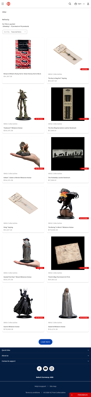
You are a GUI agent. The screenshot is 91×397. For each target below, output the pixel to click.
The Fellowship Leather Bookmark (59, 177)
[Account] (88, 4)
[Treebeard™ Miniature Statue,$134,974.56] (23, 104)
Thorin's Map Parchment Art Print (59, 277)
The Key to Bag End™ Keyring (57, 78)
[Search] (70, 4)
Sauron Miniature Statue (11, 326)
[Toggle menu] (2, 3)
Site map (53, 386)
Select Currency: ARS (45, 377)
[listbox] (19, 32)
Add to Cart (23, 54)
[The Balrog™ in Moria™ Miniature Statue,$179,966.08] (67, 203)
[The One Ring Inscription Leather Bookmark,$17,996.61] (67, 104)
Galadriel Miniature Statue (56, 326)
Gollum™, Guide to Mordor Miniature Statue (17, 177)
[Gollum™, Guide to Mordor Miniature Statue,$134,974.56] (23, 154)
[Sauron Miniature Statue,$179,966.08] (23, 303)
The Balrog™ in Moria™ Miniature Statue (60, 227)
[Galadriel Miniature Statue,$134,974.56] (67, 303)
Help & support (40, 386)
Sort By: (7, 32)
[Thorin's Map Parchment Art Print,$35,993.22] (67, 253)
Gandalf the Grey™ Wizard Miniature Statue (18, 277)
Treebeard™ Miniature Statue (13, 128)
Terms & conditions (33, 392)
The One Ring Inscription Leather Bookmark (62, 128)
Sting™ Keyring (8, 227)
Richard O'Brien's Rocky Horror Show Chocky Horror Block (22, 74)
